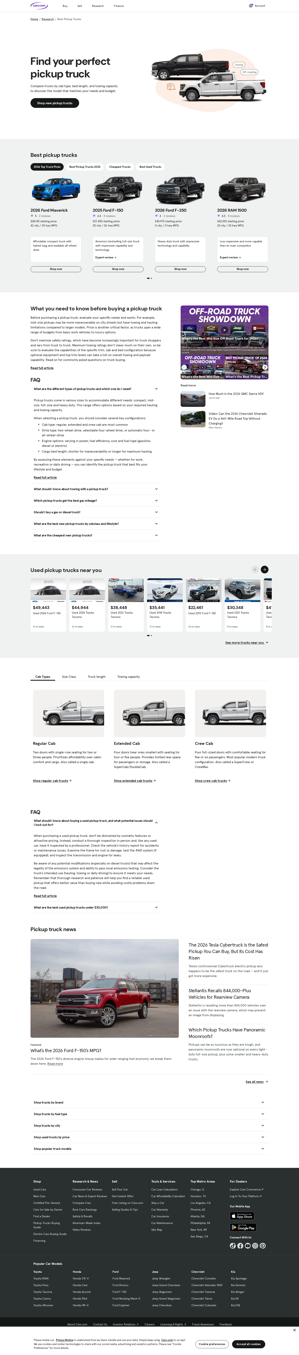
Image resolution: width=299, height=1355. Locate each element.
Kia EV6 (235, 1305)
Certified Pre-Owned (46, 1203)
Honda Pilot (80, 1298)
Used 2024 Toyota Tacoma (83, 615)
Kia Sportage (239, 1278)
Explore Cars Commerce (245, 1189)
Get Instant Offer (122, 1196)
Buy (65, 6)
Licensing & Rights (171, 1324)
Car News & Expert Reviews (90, 1196)
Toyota (37, 1272)
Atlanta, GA (197, 1216)
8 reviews (234, 216)
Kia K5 (235, 1298)
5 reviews (109, 216)
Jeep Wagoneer (162, 1292)
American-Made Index (86, 1223)
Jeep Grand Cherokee (166, 1285)
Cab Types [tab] (42, 677)
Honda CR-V (81, 1278)
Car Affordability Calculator (168, 1196)
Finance (119, 6)
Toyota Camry (42, 1298)
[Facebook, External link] (240, 1246)
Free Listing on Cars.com (127, 1203)
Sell (79, 6)
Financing (39, 1240)
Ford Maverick (121, 1278)
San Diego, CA (199, 1236)
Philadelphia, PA (200, 1223)
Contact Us (100, 1324)
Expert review (104, 257)
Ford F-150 (119, 1292)
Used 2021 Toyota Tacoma (238, 615)
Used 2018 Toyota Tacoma (160, 615)
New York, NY (199, 1230)
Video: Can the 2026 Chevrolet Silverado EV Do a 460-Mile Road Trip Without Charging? (238, 418)
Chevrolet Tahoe (201, 1298)
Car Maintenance (162, 1223)
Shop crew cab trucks (211, 781)
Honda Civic (80, 1285)
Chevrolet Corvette (203, 1278)
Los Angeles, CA (201, 1203)
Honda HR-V (80, 1305)
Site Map (156, 1230)
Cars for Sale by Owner (47, 1209)
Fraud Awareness (203, 1324)
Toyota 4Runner (43, 1305)
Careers (150, 1324)
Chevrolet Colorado (203, 1305)
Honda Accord (82, 1292)
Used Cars (39, 1189)
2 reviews (45, 216)
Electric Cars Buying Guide (50, 1234)
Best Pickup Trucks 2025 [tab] (84, 167)
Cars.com (167, 1340)
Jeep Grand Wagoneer (166, 1298)
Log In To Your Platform (244, 1196)
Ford (115, 1272)
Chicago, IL (197, 1189)
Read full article (42, 368)
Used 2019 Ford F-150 (202, 613)
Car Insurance (160, 1216)
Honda (77, 1272)
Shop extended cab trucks (133, 781)
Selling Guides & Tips (125, 1209)
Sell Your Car (120, 1189)
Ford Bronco (120, 1285)
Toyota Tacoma (42, 1292)
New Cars (39, 1196)
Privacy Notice (64, 1340)
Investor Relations (124, 1324)
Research (98, 6)
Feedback (225, 1324)
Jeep (155, 1272)
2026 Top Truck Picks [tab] (47, 167)
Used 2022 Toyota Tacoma (122, 615)
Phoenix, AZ (198, 1209)
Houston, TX (198, 1196)
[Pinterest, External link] (263, 1246)
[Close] (294, 1330)
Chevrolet (197, 1272)
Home (34, 19)
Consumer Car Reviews (87, 1189)
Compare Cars (82, 1203)
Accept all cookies (249, 1344)
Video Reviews (82, 1230)
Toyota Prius (40, 1285)
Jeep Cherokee (162, 1305)
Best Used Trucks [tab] (150, 167)
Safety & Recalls (82, 1216)
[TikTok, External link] (233, 1246)
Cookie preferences (212, 1344)
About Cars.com (77, 1324)
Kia (233, 1272)
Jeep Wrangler (161, 1278)
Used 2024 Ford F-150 (47, 613)
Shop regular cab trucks (50, 781)
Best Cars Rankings (85, 1209)
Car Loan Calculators (164, 1189)
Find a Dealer (41, 1216)
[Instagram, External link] (255, 1246)
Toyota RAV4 (41, 1278)
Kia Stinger (237, 1292)
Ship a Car (157, 1203)
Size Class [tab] (69, 677)
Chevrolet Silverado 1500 (206, 1285)
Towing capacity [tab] (128, 677)
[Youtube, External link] (248, 1246)
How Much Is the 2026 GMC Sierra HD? (236, 394)
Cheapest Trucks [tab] (120, 167)
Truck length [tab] (97, 677)
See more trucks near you (245, 642)
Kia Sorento (238, 1285)
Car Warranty (159, 1209)
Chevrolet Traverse (203, 1292)
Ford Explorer (121, 1305)
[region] (149, 1340)
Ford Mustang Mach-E (126, 1298)
